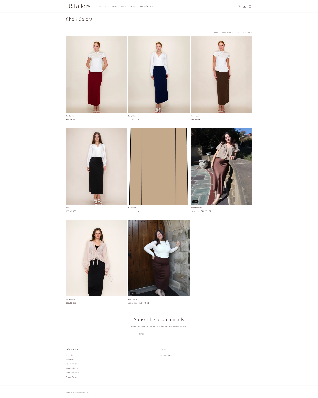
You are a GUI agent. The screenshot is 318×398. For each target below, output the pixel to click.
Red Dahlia (70, 116)
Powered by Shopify (83, 392)
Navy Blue (132, 116)
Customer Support (167, 355)
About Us (69, 355)
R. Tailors (74, 392)
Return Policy (71, 364)
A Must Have (70, 300)
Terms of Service (72, 372)
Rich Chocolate (196, 208)
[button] (145, 6)
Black (68, 208)
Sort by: (217, 32)
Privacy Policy (71, 377)
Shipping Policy (72, 368)
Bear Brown (195, 116)
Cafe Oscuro (132, 300)
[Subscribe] (178, 334)
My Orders (70, 359)
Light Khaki (132, 208)
